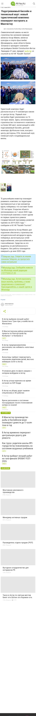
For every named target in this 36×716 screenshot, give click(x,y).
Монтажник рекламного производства (13, 491)
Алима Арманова (9, 303)
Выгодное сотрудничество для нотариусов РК (16, 569)
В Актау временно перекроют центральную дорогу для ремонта (16, 435)
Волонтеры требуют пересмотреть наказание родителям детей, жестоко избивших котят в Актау (18, 359)
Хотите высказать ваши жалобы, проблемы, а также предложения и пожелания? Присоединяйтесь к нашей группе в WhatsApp (16, 284)
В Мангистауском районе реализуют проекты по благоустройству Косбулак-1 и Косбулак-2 (17, 333)
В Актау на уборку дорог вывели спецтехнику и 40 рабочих (16, 391)
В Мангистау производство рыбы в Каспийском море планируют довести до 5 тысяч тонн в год (17, 421)
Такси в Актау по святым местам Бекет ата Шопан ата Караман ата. (17, 596)
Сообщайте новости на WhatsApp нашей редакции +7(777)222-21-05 (17, 270)
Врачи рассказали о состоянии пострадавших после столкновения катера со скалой (17, 402)
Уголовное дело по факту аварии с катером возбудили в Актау (17, 372)
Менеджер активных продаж (15, 517)
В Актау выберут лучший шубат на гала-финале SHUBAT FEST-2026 (17, 459)
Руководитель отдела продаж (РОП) (18, 542)
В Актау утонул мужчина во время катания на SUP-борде (16, 382)
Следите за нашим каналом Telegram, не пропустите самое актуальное (16, 259)
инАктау (28, 51)
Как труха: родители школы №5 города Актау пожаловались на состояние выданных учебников (17, 446)
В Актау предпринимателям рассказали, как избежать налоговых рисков (18, 347)
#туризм (3, 299)
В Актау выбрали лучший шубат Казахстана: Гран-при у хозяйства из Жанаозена (17, 321)
